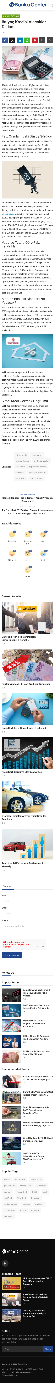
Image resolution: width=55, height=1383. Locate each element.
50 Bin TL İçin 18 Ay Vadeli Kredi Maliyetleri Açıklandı (36, 1037)
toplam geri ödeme (37, 466)
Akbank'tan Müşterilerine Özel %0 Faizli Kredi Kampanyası (38, 1078)
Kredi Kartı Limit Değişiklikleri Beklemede (24, 728)
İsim (4, 895)
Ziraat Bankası (26, 1185)
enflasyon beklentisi (37, 472)
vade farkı (20, 472)
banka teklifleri (36, 478)
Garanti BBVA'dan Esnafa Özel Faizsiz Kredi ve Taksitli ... (38, 1093)
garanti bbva (9, 1185)
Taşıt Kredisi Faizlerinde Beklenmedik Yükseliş (22, 865)
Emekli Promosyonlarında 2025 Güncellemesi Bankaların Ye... (36, 1110)
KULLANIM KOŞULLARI (12, 1369)
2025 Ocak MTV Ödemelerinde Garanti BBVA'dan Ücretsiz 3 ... (34, 1156)
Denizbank (35, 1198)
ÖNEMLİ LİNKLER (10, 1375)
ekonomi (7, 1192)
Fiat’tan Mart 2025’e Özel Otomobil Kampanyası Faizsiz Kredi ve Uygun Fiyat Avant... (27, 512)
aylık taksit (20, 466)
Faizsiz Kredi (22, 1192)
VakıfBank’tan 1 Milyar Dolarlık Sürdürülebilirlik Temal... (19, 638)
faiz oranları (37, 455)
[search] (51, 5)
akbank (7, 1179)
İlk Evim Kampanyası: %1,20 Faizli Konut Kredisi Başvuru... (37, 1281)
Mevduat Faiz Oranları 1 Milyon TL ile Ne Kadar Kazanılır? (34, 1023)
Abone (48, 1349)
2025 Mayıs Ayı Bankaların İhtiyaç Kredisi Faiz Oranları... (37, 1006)
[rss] (5, 1263)
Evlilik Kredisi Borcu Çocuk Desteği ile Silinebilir (36, 1052)
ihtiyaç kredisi (21, 455)
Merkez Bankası (22, 461)
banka (23, 1210)
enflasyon (35, 1210)
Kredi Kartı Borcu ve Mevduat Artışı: (22, 771)
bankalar (26, 1204)
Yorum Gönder (12, 955)
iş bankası (41, 1185)
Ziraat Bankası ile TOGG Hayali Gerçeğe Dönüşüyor (38, 1139)
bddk (45, 1192)
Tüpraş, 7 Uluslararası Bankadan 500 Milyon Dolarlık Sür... (34, 1313)
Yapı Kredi (21, 1198)
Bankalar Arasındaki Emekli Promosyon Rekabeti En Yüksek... (36, 993)
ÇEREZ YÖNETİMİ (34, 1369)
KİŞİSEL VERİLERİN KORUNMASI (17, 1372)
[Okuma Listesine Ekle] (50, 40)
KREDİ (35, 1192)
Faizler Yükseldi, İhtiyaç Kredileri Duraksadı (26, 684)
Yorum (5, 920)
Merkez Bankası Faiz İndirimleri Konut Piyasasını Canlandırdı (27, 499)
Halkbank (39, 1204)
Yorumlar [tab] (7, 886)
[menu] (3, 5)
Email (4, 907)
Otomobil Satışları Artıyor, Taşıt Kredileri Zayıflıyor (24, 818)
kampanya (8, 1216)
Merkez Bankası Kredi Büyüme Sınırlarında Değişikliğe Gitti (38, 1124)
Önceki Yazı (29, 494)
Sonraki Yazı (26, 506)
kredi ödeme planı (41, 461)
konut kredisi (9, 1210)
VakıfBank (8, 1198)
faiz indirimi (21, 478)
